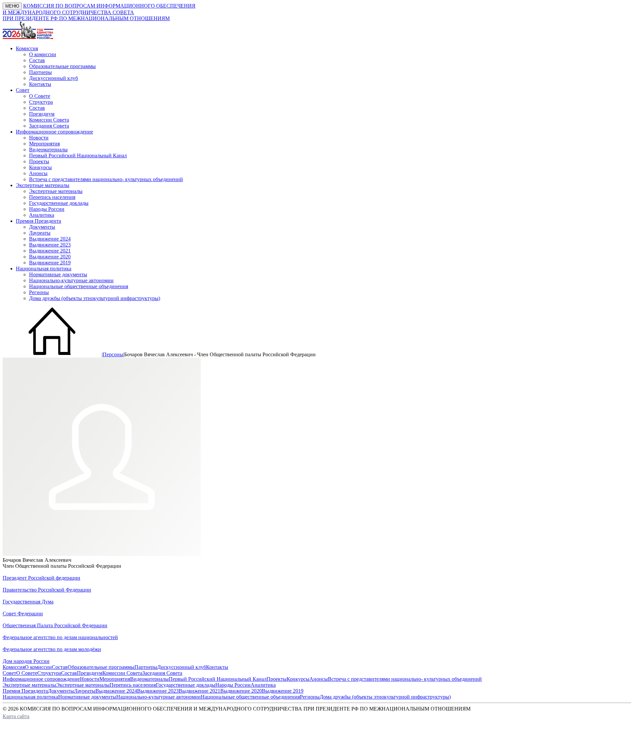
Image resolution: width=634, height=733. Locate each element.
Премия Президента (25, 691)
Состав (37, 60)
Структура (41, 102)
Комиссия (14, 667)
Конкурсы (40, 167)
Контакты (40, 84)
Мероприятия (44, 143)
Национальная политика (30, 697)
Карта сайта (16, 716)
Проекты (39, 161)
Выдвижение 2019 (50, 262)
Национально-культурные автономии (71, 280)
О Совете (39, 96)
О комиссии (42, 54)
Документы (42, 227)
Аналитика (41, 215)
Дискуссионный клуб (53, 78)
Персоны (113, 354)
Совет (9, 673)
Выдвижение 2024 (50, 239)
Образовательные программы (62, 66)
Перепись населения (52, 197)
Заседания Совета (49, 126)
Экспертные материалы (56, 191)
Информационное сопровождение (41, 679)
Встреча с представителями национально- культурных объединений (106, 179)
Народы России (46, 209)
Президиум (41, 114)
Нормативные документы (58, 274)
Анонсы (38, 173)
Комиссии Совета (49, 120)
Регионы (39, 292)
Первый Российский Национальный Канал (78, 155)
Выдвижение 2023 (50, 245)
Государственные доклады (58, 203)
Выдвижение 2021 (50, 250)
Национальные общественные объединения (78, 286)
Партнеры (40, 72)
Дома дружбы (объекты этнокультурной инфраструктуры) (94, 298)
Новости (39, 137)
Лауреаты (40, 233)
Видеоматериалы (48, 149)
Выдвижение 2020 (50, 256)
